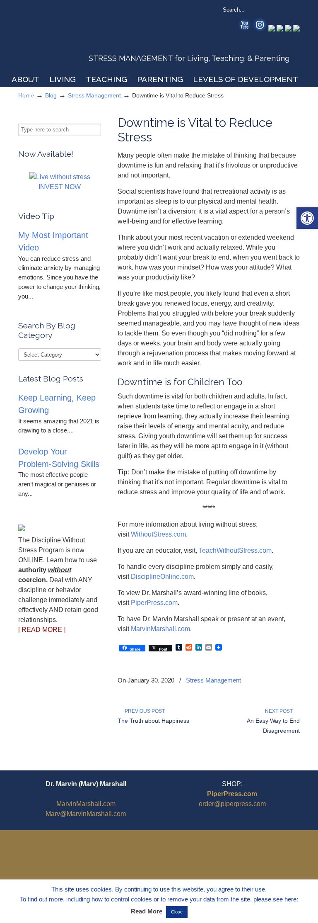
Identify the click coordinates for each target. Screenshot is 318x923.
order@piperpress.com (232, 803)
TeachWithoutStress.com (235, 550)
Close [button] (177, 911)
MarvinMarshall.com (160, 628)
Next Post (280, 711)
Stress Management (213, 680)
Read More (146, 911)
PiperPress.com (154, 602)
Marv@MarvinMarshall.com (86, 813)
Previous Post (143, 711)
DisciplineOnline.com (162, 576)
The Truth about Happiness (153, 720)
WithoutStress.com (77, 38)
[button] (307, 218)
